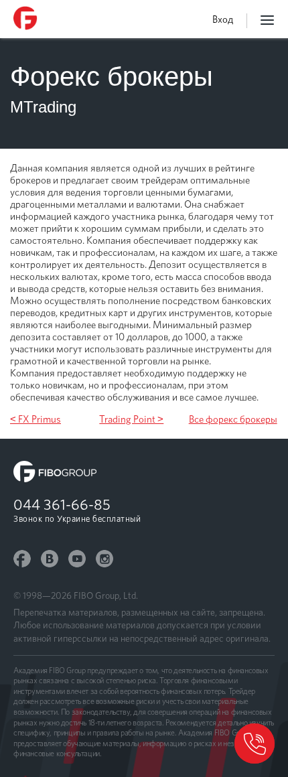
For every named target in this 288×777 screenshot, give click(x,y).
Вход (222, 19)
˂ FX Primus (35, 419)
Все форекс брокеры (233, 419)
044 (62, 504)
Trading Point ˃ (131, 419)
